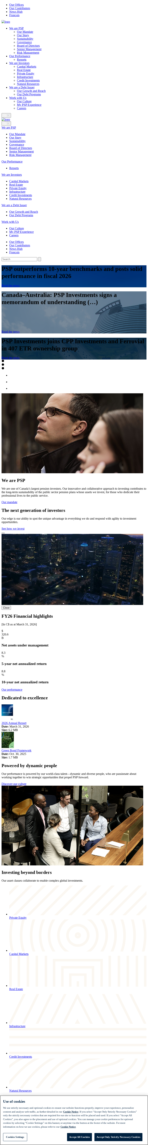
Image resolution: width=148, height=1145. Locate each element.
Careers (21, 108)
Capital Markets (26, 66)
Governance (24, 42)
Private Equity (25, 73)
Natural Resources (28, 84)
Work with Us (17, 97)
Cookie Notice (70, 1111)
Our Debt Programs (29, 94)
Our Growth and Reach (31, 90)
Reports (21, 59)
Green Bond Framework (16, 750)
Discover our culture (14, 783)
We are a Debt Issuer (21, 87)
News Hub (16, 11)
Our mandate (9, 502)
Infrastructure (25, 77)
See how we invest (13, 528)
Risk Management (28, 52)
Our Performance (19, 56)
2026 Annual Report (14, 723)
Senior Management (29, 49)
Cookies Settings (15, 1137)
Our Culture (24, 101)
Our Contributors (19, 8)
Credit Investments (28, 80)
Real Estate (24, 70)
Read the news (10, 285)
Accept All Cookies (79, 1137)
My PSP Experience (29, 104)
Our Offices (16, 4)
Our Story (23, 35)
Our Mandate (25, 31)
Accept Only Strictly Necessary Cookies (118, 1137)
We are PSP (16, 28)
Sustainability (25, 38)
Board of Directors (28, 45)
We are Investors (19, 63)
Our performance (12, 689)
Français (14, 15)
